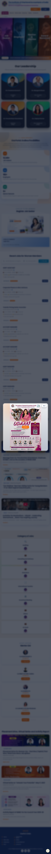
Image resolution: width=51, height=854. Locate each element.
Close (44, 405)
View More (25, 427)
